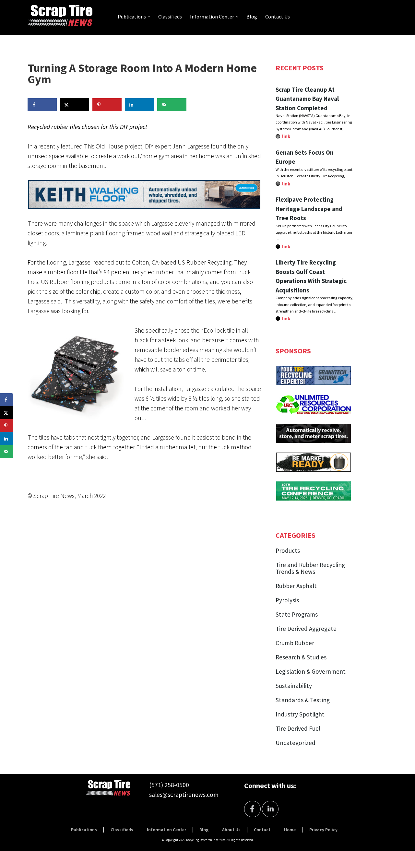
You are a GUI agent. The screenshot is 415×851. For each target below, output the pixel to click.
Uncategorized (295, 743)
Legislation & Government (311, 671)
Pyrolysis (287, 600)
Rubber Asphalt (296, 586)
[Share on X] (74, 104)
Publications (132, 16)
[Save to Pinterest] (107, 104)
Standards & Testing (303, 700)
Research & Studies (301, 657)
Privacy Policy (323, 829)
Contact (262, 829)
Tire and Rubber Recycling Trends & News (310, 568)
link (286, 136)
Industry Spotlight (300, 714)
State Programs (297, 614)
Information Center (212, 16)
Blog (251, 16)
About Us (231, 829)
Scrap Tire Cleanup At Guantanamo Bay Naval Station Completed (307, 99)
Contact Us (277, 16)
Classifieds (170, 16)
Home (290, 829)
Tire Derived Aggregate (306, 628)
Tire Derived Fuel (298, 728)
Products (288, 550)
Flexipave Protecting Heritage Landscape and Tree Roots (309, 208)
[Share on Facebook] (42, 104)
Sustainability (294, 686)
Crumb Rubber (295, 643)
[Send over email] (171, 104)
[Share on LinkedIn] (139, 104)
